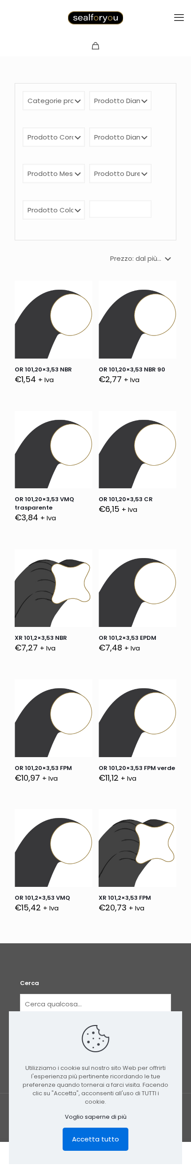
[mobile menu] (179, 17)
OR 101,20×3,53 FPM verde (137, 768)
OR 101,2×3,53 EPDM (127, 638)
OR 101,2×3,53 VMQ (42, 898)
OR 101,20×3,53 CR (126, 499)
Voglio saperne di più (96, 1117)
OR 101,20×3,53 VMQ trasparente (44, 503)
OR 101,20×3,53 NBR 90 (132, 369)
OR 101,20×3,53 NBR (43, 369)
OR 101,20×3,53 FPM (43, 768)
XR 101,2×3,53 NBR (41, 638)
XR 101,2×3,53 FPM (125, 898)
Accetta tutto (95, 1139)
